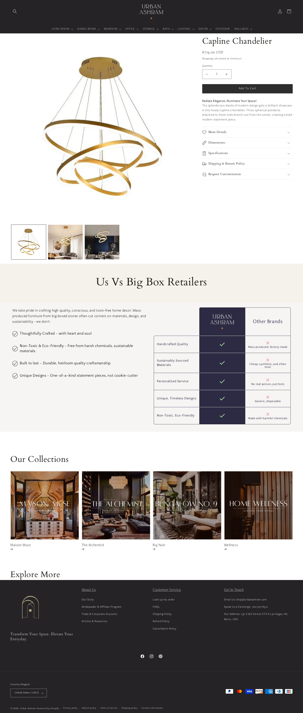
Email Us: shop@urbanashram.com (245, 599)
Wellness (231, 545)
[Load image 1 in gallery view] (28, 242)
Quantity (207, 66)
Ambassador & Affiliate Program (102, 606)
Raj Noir (159, 545)
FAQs (156, 606)
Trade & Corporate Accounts (99, 614)
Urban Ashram (28, 708)
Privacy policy (70, 707)
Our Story (88, 599)
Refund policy (89, 707)
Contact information (152, 707)
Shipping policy (129, 707)
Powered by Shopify (48, 708)
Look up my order (164, 599)
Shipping (207, 58)
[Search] (14, 11)
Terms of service (108, 707)
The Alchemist (93, 545)
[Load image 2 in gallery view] (65, 242)
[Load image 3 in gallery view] (102, 242)
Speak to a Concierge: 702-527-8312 (246, 606)
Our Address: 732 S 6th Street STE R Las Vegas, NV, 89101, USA (256, 616)
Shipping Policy (162, 614)
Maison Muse (20, 545)
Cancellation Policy (164, 628)
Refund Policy (161, 621)
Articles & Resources (94, 621)
